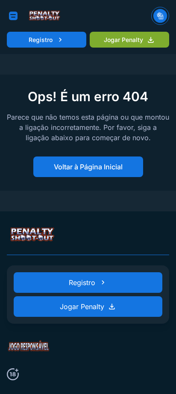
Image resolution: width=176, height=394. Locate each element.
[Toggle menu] (13, 15)
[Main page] (44, 16)
